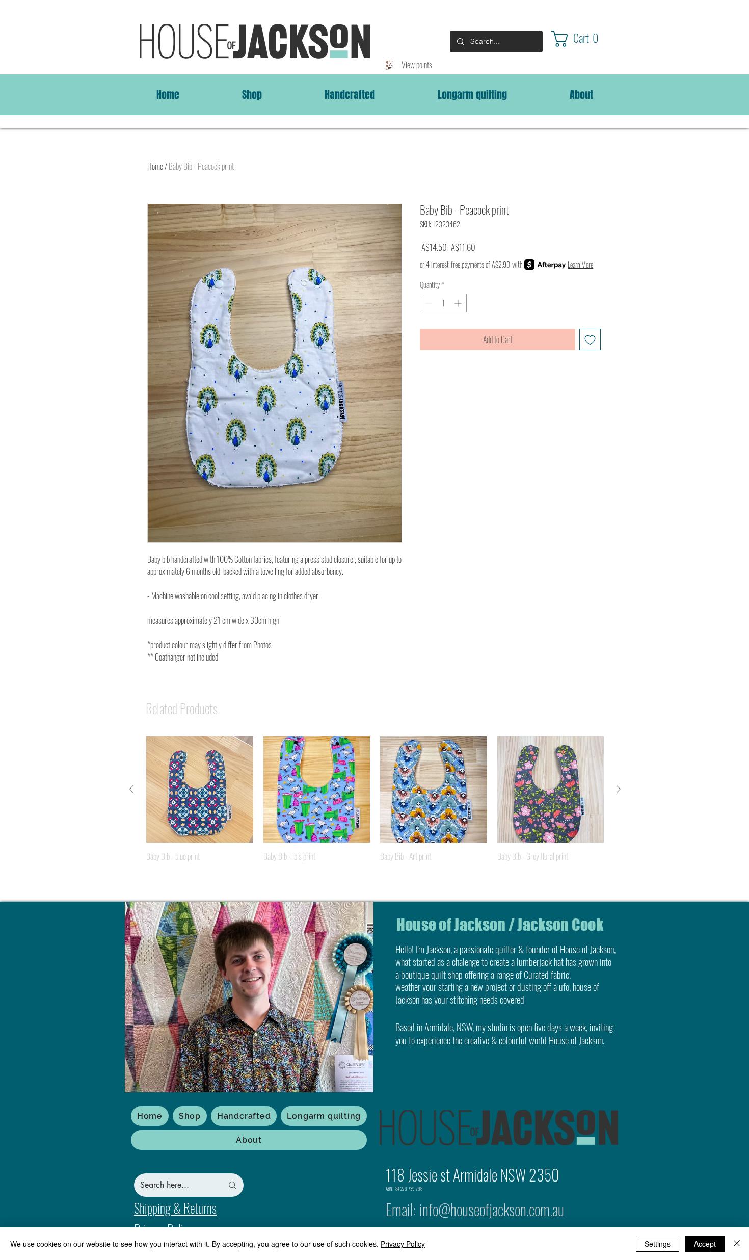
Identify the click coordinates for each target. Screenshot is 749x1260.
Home (155, 166)
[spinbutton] (443, 303)
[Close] (737, 1244)
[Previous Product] (131, 789)
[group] (375, 812)
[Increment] (458, 303)
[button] (584, 39)
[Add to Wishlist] (590, 339)
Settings (658, 1244)
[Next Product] (618, 789)
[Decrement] (427, 303)
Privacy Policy (403, 1244)
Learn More (580, 264)
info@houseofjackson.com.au (491, 1209)
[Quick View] (199, 789)
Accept (705, 1244)
